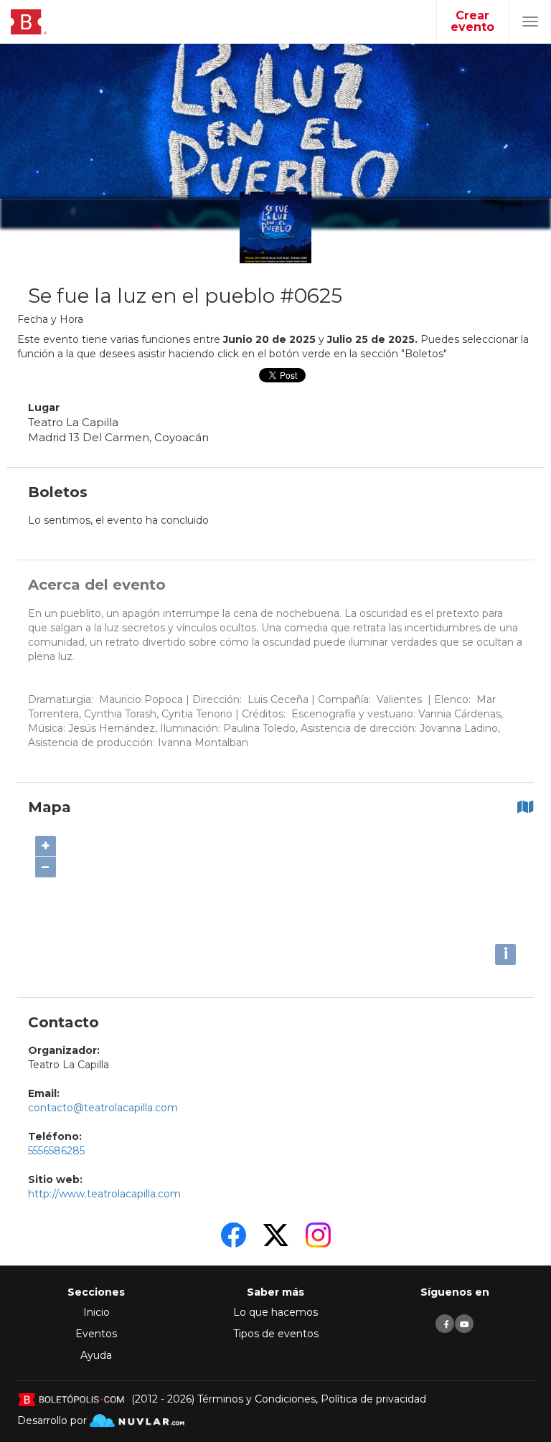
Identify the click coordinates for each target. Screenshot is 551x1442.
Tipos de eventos (276, 1333)
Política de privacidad (373, 1398)
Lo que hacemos (275, 1312)
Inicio (96, 1312)
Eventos (96, 1333)
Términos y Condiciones (256, 1398)
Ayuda (96, 1355)
